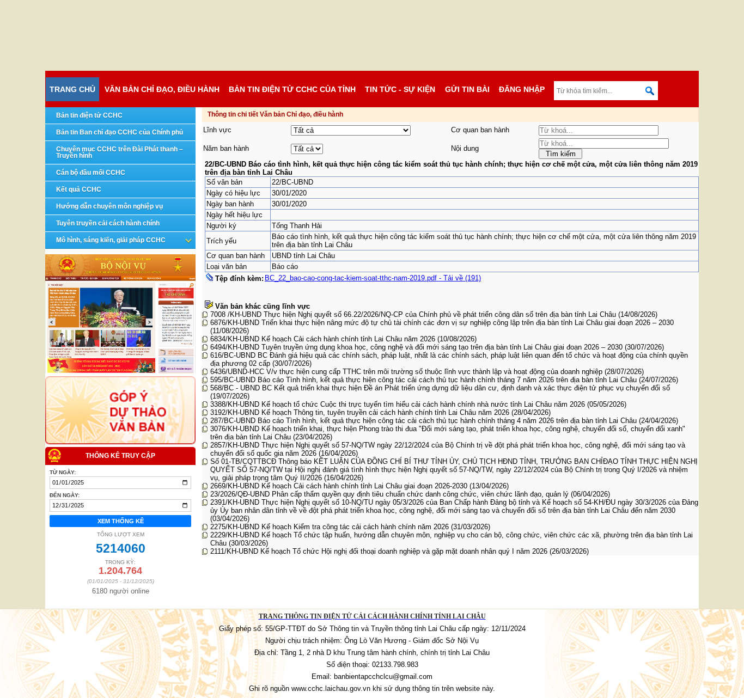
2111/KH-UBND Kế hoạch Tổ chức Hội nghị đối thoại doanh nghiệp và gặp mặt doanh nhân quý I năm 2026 (380, 551)
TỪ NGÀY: (63, 472)
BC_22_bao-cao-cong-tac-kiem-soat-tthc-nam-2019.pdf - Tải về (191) (373, 278)
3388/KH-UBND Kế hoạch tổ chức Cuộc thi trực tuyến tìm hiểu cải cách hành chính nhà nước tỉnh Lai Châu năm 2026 (398, 404)
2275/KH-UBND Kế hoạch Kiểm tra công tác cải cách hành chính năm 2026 (330, 527)
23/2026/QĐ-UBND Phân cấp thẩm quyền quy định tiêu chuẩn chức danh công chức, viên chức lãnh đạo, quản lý (390, 494)
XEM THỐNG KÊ (120, 521)
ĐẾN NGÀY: (65, 495)
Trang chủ (72, 89)
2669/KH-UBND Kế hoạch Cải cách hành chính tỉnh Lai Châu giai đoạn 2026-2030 (339, 486)
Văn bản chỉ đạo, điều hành (162, 89)
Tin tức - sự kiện (400, 89)
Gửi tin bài (467, 89)
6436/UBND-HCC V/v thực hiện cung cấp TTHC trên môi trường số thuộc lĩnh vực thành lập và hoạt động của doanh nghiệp (407, 372)
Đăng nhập (522, 89)
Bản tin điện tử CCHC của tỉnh (292, 89)
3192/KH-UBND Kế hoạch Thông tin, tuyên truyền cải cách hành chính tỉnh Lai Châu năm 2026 (360, 412)
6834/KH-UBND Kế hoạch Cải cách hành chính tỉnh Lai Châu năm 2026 (323, 339)
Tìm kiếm (561, 154)
